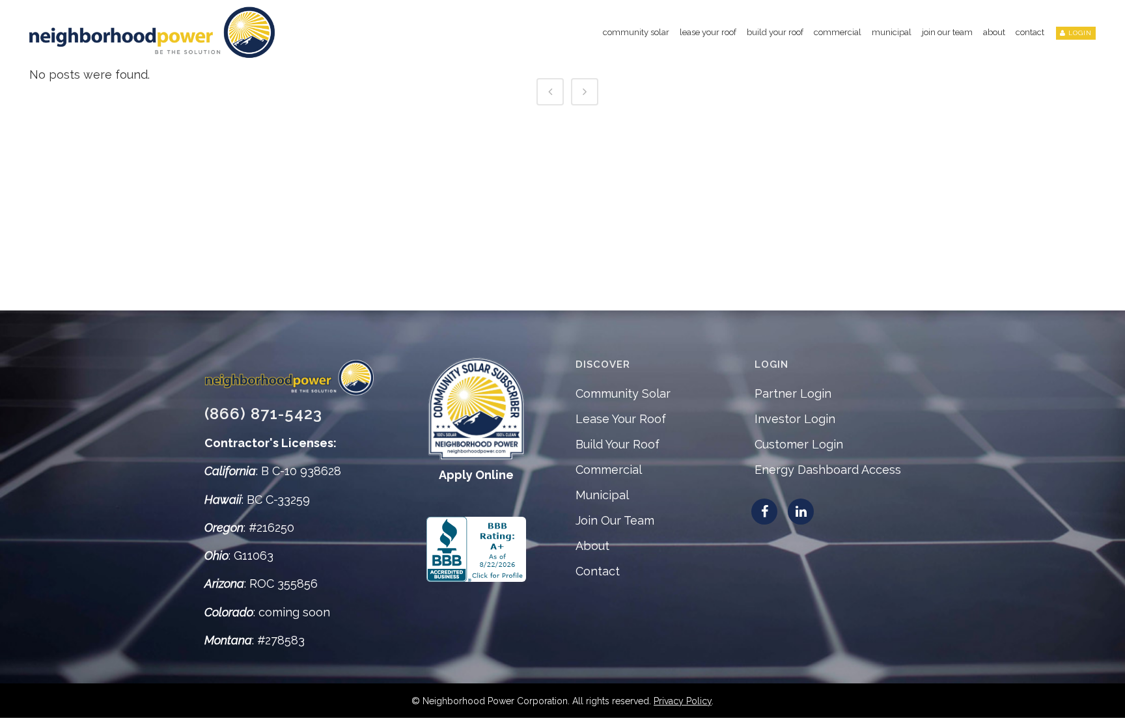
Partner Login (793, 393)
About (592, 546)
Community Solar (623, 393)
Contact (598, 571)
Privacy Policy (683, 701)
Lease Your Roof (621, 419)
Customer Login (799, 444)
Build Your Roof (618, 444)
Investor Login (795, 419)
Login (1080, 32)
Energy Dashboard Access (828, 469)
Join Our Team (615, 520)
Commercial (609, 469)
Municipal (602, 495)
